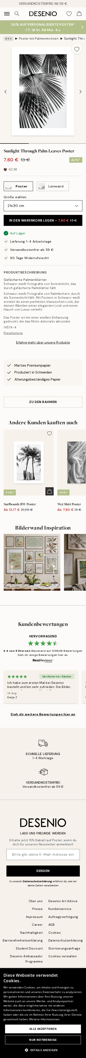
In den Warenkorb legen (43, 220)
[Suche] (17, 13)
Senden (43, 871)
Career (37, 925)
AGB (51, 925)
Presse (37, 909)
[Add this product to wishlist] (76, 48)
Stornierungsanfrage (64, 948)
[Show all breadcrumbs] (8, 38)
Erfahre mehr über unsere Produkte (43, 342)
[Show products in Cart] (79, 13)
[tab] (14, 142)
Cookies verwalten (62, 956)
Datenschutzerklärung (37, 881)
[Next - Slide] (80, 91)
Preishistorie (13, 333)
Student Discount (29, 948)
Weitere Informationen (44, 1019)
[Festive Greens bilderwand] (32, 562)
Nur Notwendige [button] (43, 1040)
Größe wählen (15, 197)
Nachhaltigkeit (31, 933)
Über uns (36, 901)
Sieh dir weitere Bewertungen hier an (43, 714)
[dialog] (43, 1013)
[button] (43, 1050)
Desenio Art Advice (63, 901)
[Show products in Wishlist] (69, 13)
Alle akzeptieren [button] (43, 1029)
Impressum (34, 917)
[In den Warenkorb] (49, 491)
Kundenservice (60, 909)
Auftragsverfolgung (63, 917)
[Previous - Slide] (5, 91)
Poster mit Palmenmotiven (38, 39)
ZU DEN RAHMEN (43, 402)
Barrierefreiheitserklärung (23, 940)
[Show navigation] (7, 13)
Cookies (54, 933)
